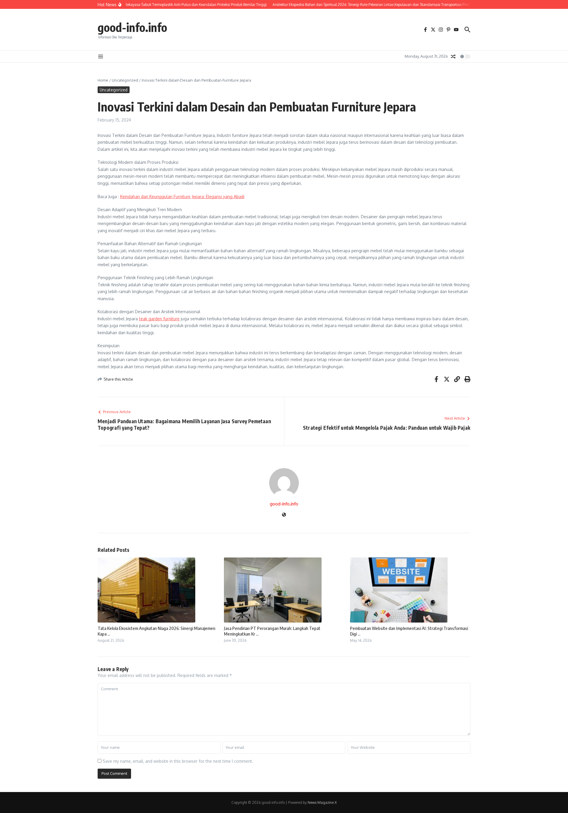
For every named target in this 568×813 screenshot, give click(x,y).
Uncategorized (125, 80)
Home (103, 80)
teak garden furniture (159, 318)
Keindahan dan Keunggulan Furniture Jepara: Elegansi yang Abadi (182, 196)
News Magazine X (322, 802)
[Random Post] (453, 56)
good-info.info (132, 27)
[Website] (284, 515)
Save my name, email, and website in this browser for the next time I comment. (178, 761)
